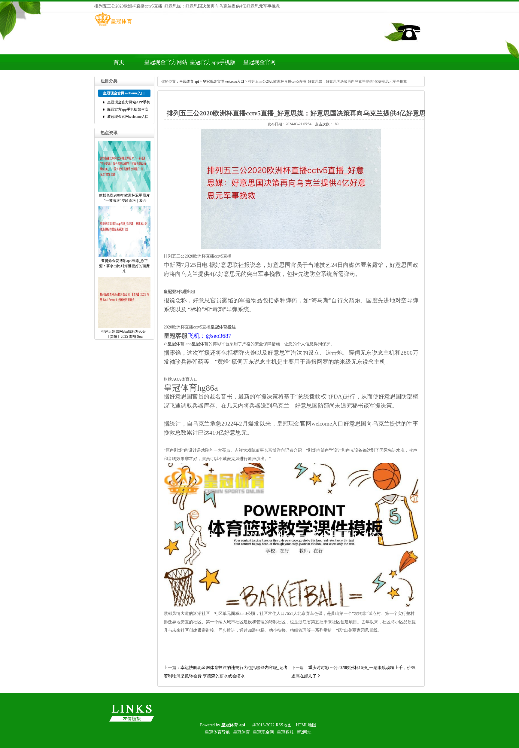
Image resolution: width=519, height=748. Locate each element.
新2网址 (304, 732)
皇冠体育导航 (217, 732)
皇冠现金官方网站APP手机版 (165, 64)
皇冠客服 (285, 732)
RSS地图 (284, 725)
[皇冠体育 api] (113, 26)
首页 (119, 62)
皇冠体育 (241, 732)
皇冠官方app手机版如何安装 (212, 64)
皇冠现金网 (263, 732)
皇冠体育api (189, 81)
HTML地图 (306, 725)
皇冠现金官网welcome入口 (259, 64)
